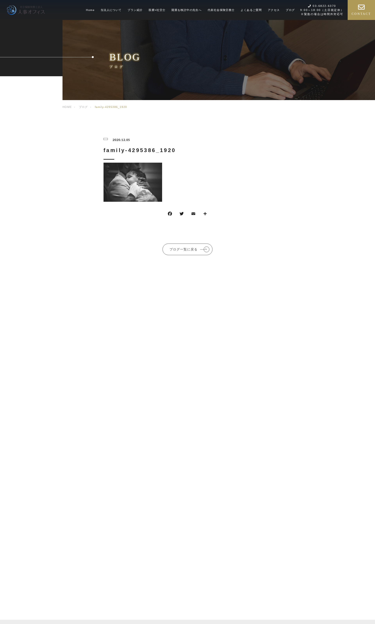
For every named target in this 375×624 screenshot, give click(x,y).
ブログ (290, 10)
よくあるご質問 (251, 10)
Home (90, 10)
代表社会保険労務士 (221, 10)
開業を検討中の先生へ (186, 10)
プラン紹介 (135, 10)
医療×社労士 (157, 10)
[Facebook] (170, 214)
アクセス (274, 10)
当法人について (111, 10)
